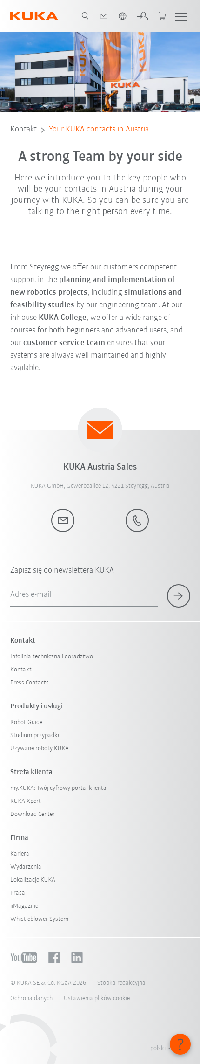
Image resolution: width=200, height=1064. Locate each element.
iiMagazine (24, 906)
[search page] (85, 16)
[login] (142, 16)
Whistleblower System (39, 919)
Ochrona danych (31, 998)
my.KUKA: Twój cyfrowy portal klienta (58, 788)
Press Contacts (29, 682)
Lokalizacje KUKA (32, 880)
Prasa (17, 893)
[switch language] (122, 16)
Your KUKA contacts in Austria (99, 129)
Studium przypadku (35, 735)
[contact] (103, 16)
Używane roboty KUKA (39, 748)
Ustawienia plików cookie (97, 998)
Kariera (19, 853)
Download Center (32, 814)
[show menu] (181, 16)
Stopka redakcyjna (121, 983)
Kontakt (23, 129)
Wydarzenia (25, 867)
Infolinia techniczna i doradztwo (51, 656)
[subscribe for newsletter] (178, 596)
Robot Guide (26, 722)
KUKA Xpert (25, 801)
